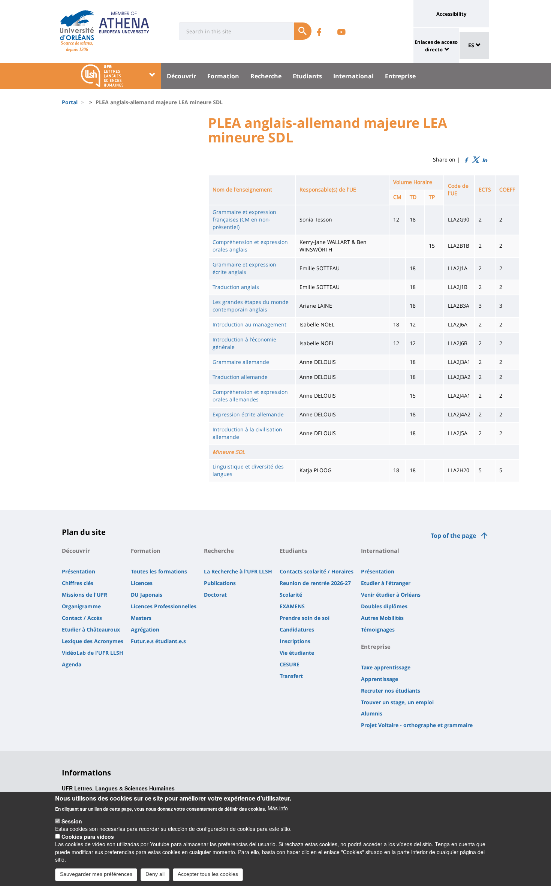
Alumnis (371, 713)
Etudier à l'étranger (385, 583)
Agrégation (145, 629)
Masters (141, 617)
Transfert (291, 675)
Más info (278, 808)
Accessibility (451, 13)
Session (71, 821)
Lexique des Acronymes (92, 641)
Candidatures (297, 629)
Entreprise (400, 76)
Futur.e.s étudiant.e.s (158, 641)
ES (472, 45)
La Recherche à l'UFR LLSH (238, 571)
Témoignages (378, 629)
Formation (223, 76)
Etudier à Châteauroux (91, 629)
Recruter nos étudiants (390, 690)
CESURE (289, 664)
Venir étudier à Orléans (391, 594)
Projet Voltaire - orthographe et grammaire (417, 725)
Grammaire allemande (241, 361)
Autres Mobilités (382, 617)
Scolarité (291, 594)
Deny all (155, 874)
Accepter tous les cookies (208, 874)
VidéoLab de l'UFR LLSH (92, 652)
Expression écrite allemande (248, 414)
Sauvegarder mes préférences (96, 874)
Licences (142, 583)
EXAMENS (292, 606)
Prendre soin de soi (304, 617)
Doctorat (215, 594)
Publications (220, 583)
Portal (70, 102)
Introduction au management (249, 324)
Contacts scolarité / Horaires (316, 571)
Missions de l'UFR (84, 594)
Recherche (265, 76)
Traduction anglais (236, 286)
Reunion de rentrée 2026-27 (315, 583)
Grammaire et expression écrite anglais (244, 268)
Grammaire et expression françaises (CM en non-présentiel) (244, 219)
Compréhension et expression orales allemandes (250, 395)
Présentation (78, 571)
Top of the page (453, 535)
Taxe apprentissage (385, 667)
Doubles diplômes (384, 606)
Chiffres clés (77, 583)
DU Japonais (146, 594)
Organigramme (81, 606)
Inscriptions (295, 641)
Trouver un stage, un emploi (397, 702)
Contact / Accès (82, 617)
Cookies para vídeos (87, 836)
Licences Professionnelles (163, 606)
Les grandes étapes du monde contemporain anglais (251, 305)
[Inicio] (77, 25)
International (353, 76)
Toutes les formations (159, 571)
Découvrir (181, 76)
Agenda (71, 664)
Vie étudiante (297, 652)
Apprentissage (379, 678)
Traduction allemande (240, 376)
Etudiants (307, 76)
